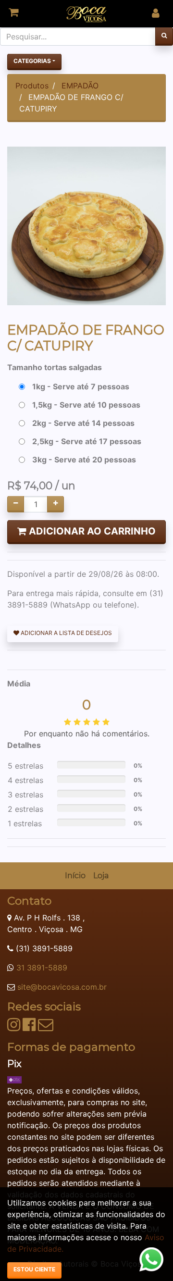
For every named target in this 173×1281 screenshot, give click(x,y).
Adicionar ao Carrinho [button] (91, 531)
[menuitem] (75, 875)
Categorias (32, 60)
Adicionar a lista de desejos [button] (65, 632)
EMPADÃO (80, 85)
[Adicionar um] (55, 504)
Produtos (32, 85)
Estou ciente (34, 1269)
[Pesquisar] (164, 36)
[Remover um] (15, 504)
